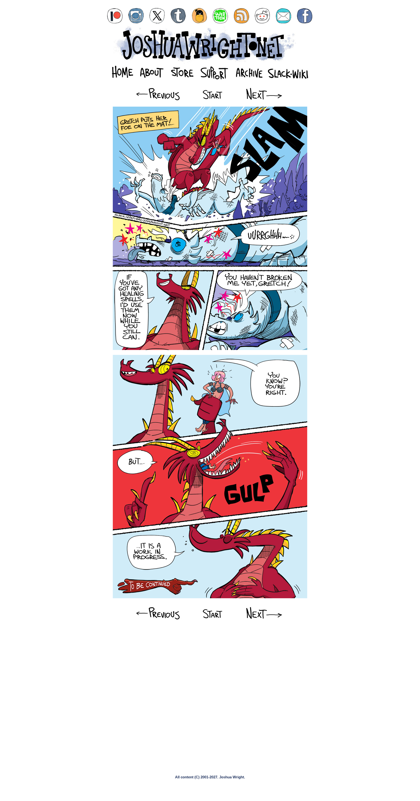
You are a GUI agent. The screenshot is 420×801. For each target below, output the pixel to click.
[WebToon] (220, 15)
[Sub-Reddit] (262, 15)
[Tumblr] (178, 15)
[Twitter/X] (157, 15)
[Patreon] (114, 15)
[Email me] (283, 15)
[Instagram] (136, 15)
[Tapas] (199, 15)
